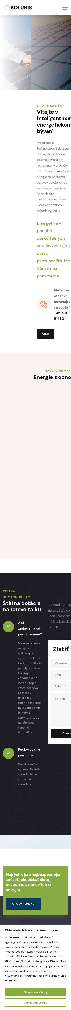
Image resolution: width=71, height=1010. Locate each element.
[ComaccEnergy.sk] (17, 7)
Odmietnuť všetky (35, 1002)
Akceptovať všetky (35, 992)
